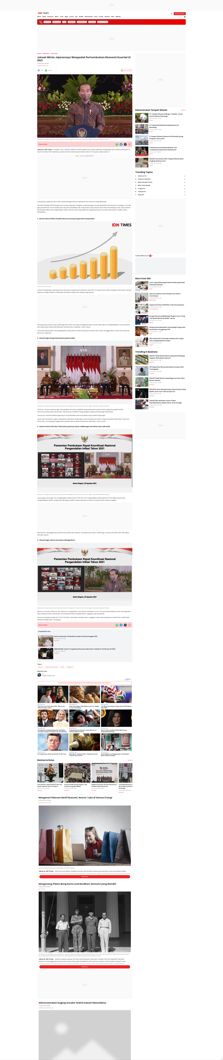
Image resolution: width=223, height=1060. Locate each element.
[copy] (129, 144)
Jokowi (66, 150)
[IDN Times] (43, 13)
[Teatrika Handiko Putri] (39, 675)
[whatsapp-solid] (117, 144)
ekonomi (125, 150)
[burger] (185, 17)
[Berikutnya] (133, 772)
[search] (172, 14)
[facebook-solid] (121, 144)
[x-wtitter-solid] (125, 144)
